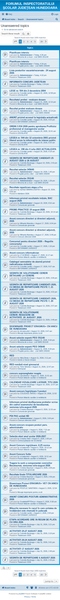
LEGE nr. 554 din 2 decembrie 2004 (28, 91)
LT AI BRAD (25, 255)
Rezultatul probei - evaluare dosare (28, 99)
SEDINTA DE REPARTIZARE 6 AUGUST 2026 (32, 558)
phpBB (21, 594)
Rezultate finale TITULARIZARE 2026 (28, 474)
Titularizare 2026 (24, 77)
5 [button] (35, 41)
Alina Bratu (24, 358)
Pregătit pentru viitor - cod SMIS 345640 (34, 66)
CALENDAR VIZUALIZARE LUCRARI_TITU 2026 (34, 382)
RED (12, 355)
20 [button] (41, 41)
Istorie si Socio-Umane (27, 360)
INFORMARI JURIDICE (27, 122)
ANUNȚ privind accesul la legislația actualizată (34, 117)
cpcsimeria (24, 376)
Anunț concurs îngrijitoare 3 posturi (28, 391)
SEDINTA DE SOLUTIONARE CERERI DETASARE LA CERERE (29, 274)
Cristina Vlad (25, 439)
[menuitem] (9, 14)
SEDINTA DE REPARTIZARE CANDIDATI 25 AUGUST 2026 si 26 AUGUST (32, 159)
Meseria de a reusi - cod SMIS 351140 (33, 57)
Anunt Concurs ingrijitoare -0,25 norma (30, 445)
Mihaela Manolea (27, 223)
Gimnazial (22, 369)
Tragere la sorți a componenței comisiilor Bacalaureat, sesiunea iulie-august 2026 (31, 464)
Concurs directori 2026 (27, 237)
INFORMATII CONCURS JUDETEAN (28, 82)
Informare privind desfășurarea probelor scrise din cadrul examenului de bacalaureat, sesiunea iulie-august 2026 (34, 404)
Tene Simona (25, 367)
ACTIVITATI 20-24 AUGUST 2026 (26, 540)
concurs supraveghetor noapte (25, 373)
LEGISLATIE (23, 95)
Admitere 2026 (23, 194)
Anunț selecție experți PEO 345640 (27, 346)
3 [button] (27, 41)
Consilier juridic (26, 93)
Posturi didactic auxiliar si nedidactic (32, 257)
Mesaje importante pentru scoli (30, 333)
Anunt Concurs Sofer (20, 454)
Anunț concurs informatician (24, 253)
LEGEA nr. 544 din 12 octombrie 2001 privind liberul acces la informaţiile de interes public (33, 139)
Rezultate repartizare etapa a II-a (26, 187)
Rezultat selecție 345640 (22, 169)
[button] (15, 41)
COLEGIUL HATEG (28, 393)
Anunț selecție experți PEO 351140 (27, 338)
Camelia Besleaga (27, 84)
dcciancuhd (24, 331)
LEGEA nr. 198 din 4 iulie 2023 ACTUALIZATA (33, 149)
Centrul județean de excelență (30, 441)
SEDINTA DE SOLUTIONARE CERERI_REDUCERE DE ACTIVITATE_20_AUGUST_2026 (26, 315)
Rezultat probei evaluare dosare (26, 108)
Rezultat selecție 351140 (22, 178)
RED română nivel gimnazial (24, 364)
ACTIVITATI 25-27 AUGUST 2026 (26, 531)
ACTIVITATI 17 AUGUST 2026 (24, 549)
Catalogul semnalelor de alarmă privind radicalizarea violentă (30, 262)
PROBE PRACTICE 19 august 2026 (27, 209)
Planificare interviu (19, 52)
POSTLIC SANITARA (28, 488)
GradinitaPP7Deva (27, 502)
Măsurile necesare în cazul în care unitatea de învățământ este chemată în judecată (33, 509)
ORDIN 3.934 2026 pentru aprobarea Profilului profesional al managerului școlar (33, 127)
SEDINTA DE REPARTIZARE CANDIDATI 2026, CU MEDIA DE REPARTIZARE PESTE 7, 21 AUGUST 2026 (33, 287)
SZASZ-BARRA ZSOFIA (30, 190)
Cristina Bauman (26, 409)
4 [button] (31, 41)
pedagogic (24, 430)
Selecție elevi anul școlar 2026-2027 (28, 436)
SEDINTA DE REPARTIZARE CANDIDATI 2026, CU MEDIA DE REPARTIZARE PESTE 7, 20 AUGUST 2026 (33, 301)
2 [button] (23, 41)
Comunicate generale (26, 205)
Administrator (26, 55)
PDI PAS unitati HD (19, 416)
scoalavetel (24, 448)
